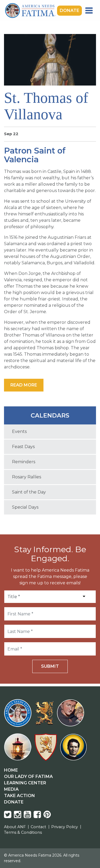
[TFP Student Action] (47, 750)
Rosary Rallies (26, 476)
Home (11, 770)
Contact (38, 826)
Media (11, 789)
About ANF (15, 826)
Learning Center (25, 782)
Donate (69, 10)
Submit (50, 666)
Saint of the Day (29, 492)
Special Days (25, 507)
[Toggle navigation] (89, 10)
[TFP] (45, 716)
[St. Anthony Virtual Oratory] (71, 716)
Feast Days (23, 446)
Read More (23, 385)
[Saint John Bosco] (73, 750)
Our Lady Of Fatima (28, 776)
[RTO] (19, 750)
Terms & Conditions (23, 832)
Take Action (19, 795)
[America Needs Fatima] (19, 716)
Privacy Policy (64, 826)
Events (19, 431)
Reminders (23, 461)
